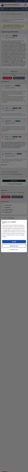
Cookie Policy (7, 230)
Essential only (14, 246)
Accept (14, 241)
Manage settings (14, 249)
